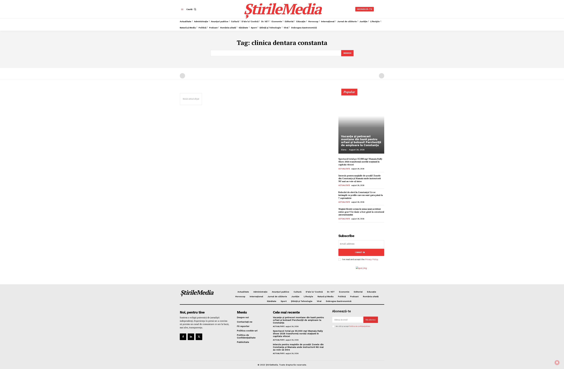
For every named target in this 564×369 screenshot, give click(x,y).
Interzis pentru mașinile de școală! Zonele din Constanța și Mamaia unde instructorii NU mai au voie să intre (359, 178)
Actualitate (344, 169)
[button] (191, 9)
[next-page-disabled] (381, 75)
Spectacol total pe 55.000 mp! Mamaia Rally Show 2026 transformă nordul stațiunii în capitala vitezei (360, 161)
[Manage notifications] (557, 362)
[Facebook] (183, 336)
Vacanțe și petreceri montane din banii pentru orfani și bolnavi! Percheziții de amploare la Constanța (361, 141)
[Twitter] (199, 336)
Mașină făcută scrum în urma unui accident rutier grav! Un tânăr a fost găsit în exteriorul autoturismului (361, 211)
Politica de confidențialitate (359, 326)
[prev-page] (182, 75)
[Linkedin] (191, 336)
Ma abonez (371, 319)
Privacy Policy (371, 259)
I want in (360, 252)
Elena (343, 150)
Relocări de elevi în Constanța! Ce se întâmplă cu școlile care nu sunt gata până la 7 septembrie (360, 195)
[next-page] (345, 226)
